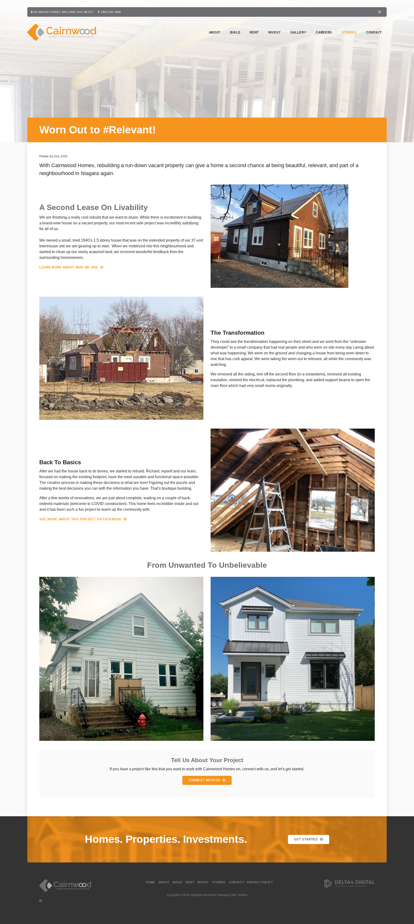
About (214, 32)
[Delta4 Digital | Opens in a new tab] (349, 887)
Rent (254, 32)
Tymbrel (242, 895)
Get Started (305, 839)
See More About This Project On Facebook (80, 519)
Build (235, 32)
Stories (349, 32)
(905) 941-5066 (111, 12)
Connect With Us (204, 780)
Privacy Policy (260, 882)
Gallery (298, 32)
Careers (324, 32)
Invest (274, 32)
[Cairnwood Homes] (65, 893)
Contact (374, 32)
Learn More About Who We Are (68, 267)
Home (150, 882)
